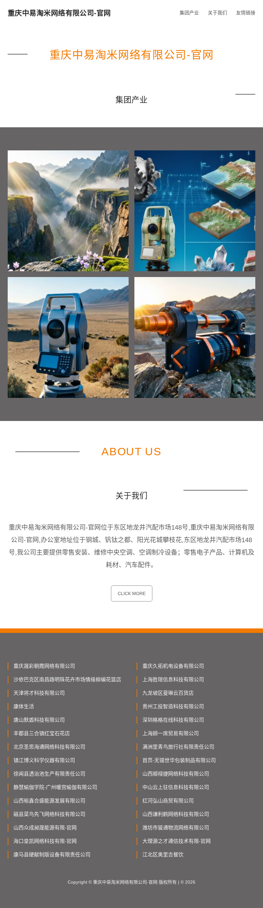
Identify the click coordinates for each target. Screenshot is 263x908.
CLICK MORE (132, 593)
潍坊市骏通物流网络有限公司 (175, 827)
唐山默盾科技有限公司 (39, 720)
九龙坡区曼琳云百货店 (168, 693)
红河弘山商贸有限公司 (168, 800)
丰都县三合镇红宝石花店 (41, 733)
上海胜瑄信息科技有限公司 (173, 679)
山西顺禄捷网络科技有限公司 (175, 774)
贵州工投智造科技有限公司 (173, 706)
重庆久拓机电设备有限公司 (173, 666)
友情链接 (245, 12)
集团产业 (189, 12)
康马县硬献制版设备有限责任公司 (51, 854)
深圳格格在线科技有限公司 (173, 720)
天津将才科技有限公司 (39, 693)
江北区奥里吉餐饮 (162, 854)
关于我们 (217, 12)
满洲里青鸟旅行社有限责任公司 (178, 747)
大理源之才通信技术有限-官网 (176, 841)
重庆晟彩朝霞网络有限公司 (44, 666)
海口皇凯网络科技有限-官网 (45, 841)
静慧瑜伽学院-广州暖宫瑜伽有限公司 (55, 787)
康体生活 (23, 706)
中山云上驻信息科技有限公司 (175, 787)
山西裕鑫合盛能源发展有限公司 (49, 800)
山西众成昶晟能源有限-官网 (45, 827)
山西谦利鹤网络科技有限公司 (175, 814)
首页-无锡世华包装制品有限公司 (179, 760)
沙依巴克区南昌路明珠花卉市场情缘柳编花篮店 (67, 679)
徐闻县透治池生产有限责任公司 (49, 774)
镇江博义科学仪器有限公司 (44, 760)
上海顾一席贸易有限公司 (170, 733)
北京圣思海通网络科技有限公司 (49, 747)
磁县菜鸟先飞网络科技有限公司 (49, 814)
